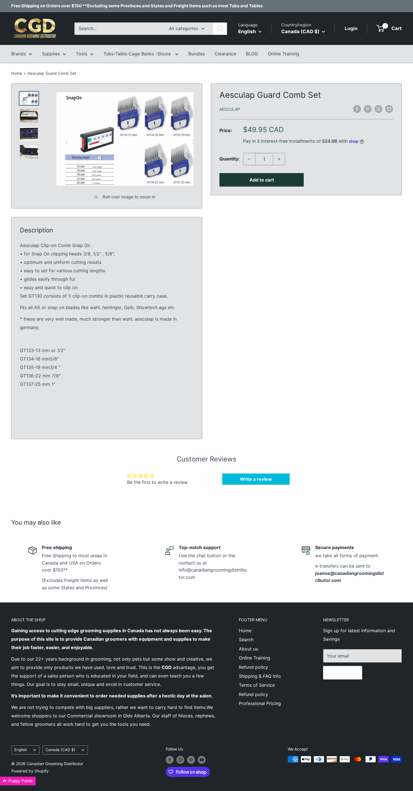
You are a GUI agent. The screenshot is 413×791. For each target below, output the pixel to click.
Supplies (51, 53)
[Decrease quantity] (249, 159)
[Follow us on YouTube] (202, 760)
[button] (18, 781)
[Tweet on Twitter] (378, 109)
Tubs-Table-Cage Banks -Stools (137, 53)
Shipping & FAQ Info (260, 676)
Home (16, 73)
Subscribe (343, 673)
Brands (18, 53)
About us (248, 649)
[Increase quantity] (279, 159)
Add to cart (261, 180)
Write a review (256, 479)
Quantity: (229, 159)
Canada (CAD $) (60, 749)
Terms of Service (257, 685)
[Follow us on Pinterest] (191, 760)
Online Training (283, 53)
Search (246, 639)
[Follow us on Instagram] (180, 760)
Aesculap (229, 109)
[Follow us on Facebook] (170, 760)
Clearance (225, 53)
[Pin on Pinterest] (368, 109)
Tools (81, 53)
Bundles (196, 53)
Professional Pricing (260, 703)
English (20, 749)
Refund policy (253, 667)
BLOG (252, 53)
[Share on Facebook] (357, 109)
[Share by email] (389, 109)
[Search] (220, 28)
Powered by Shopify (30, 771)
